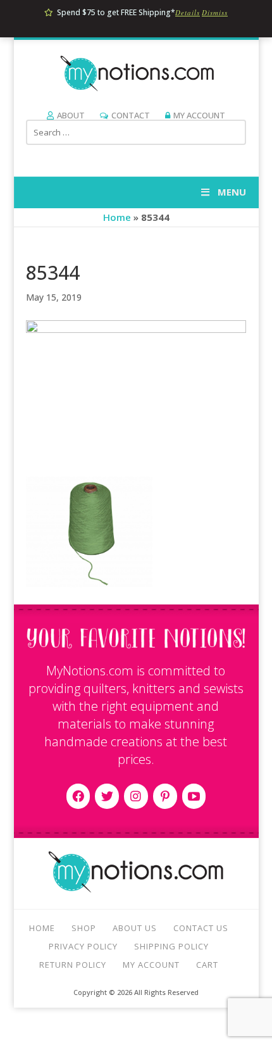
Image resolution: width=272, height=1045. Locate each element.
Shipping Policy (171, 946)
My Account (199, 115)
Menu (232, 191)
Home (117, 217)
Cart (207, 964)
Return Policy (72, 964)
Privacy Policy (83, 946)
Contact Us (200, 928)
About (71, 115)
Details (187, 12)
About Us (135, 928)
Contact (130, 115)
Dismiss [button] (215, 12)
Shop (83, 928)
